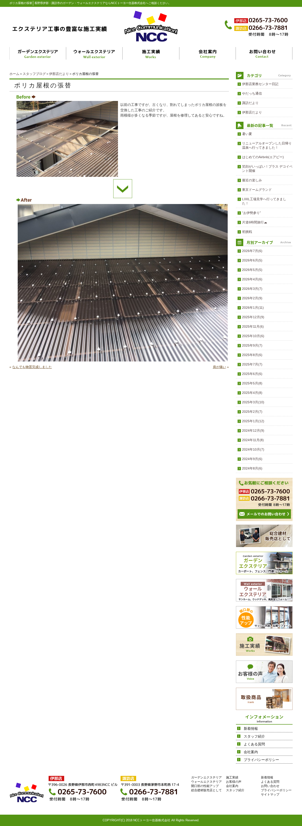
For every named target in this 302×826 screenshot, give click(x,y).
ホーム (14, 74)
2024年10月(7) (253, 449)
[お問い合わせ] (264, 53)
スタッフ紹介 (254, 736)
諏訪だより (250, 103)
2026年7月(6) (252, 251)
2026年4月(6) (252, 279)
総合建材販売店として (206, 790)
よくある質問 (254, 744)
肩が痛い (219, 367)
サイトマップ (270, 794)
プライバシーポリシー (261, 760)
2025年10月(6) (253, 336)
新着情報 (251, 728)
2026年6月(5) (252, 260)
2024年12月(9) (253, 430)
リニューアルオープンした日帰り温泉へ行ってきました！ (267, 145)
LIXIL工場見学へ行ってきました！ (264, 201)
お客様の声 (233, 781)
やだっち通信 (252, 93)
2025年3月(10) (253, 402)
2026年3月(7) (252, 289)
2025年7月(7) (252, 364)
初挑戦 (247, 232)
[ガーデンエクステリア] (38, 53)
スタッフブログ (34, 74)
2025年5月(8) (252, 383)
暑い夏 (247, 134)
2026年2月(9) (252, 298)
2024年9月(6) (252, 459)
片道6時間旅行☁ (254, 222)
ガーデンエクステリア (206, 777)
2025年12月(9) (253, 317)
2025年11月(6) (253, 326)
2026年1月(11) (253, 307)
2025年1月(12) (253, 421)
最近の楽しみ (252, 180)
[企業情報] (208, 53)
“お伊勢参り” (251, 213)
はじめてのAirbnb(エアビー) (263, 157)
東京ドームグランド (257, 189)
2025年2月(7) (252, 411)
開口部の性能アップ (205, 786)
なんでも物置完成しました (32, 367)
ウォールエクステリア (206, 781)
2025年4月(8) (252, 393)
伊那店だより (59, 74)
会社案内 (251, 752)
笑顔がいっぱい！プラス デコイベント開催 (267, 169)
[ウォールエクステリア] (95, 53)
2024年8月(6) (252, 468)
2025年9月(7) (252, 345)
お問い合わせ (270, 786)
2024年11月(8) (253, 440)
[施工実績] (151, 53)
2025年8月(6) (252, 355)
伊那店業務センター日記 (260, 84)
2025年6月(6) (252, 374)
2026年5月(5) (252, 270)
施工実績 (232, 777)
